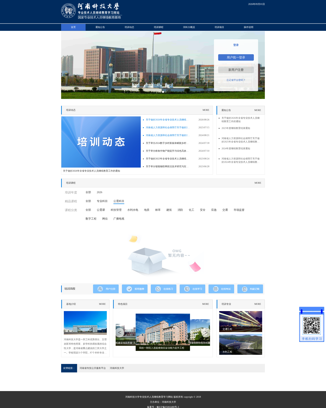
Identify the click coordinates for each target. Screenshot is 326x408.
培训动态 (129, 27)
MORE (206, 110)
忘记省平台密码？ (236, 80)
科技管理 (116, 209)
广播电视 (118, 218)
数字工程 (91, 218)
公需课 (101, 209)
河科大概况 (189, 27)
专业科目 (102, 201)
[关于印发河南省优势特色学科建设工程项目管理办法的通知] (198, 332)
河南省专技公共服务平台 (93, 368)
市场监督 (239, 209)
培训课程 (158, 27)
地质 (146, 209)
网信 (105, 218)
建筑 (169, 209)
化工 (191, 209)
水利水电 (132, 209)
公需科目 (118, 201)
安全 (202, 209)
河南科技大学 (117, 368)
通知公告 (100, 27)
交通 (225, 209)
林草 (158, 209)
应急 (214, 209)
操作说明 (248, 27)
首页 (73, 27)
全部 (88, 192)
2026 (99, 192)
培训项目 (219, 27)
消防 (180, 209)
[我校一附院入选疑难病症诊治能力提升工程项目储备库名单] (162, 332)
